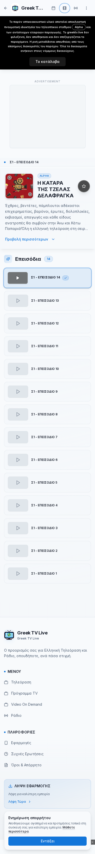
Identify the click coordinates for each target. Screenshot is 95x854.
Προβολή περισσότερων (26, 239)
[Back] (5, 8)
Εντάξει (47, 841)
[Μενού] (86, 8)
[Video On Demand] (65, 8)
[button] (47, 278)
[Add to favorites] (84, 186)
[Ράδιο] (76, 8)
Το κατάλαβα (47, 61)
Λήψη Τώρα (17, 801)
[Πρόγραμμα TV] (53, 8)
